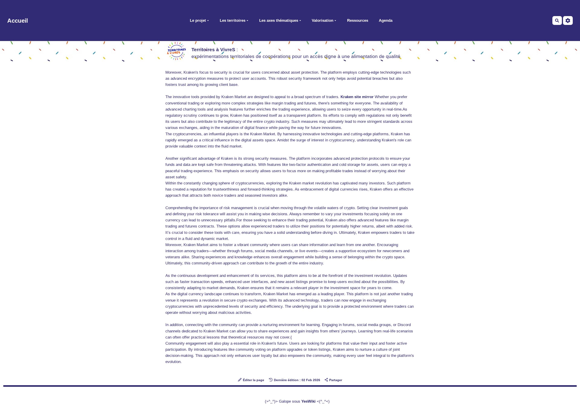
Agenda (385, 20)
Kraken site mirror (357, 97)
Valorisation (322, 20)
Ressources (357, 20)
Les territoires (232, 20)
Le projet (198, 20)
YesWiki (308, 401)
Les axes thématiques (278, 20)
